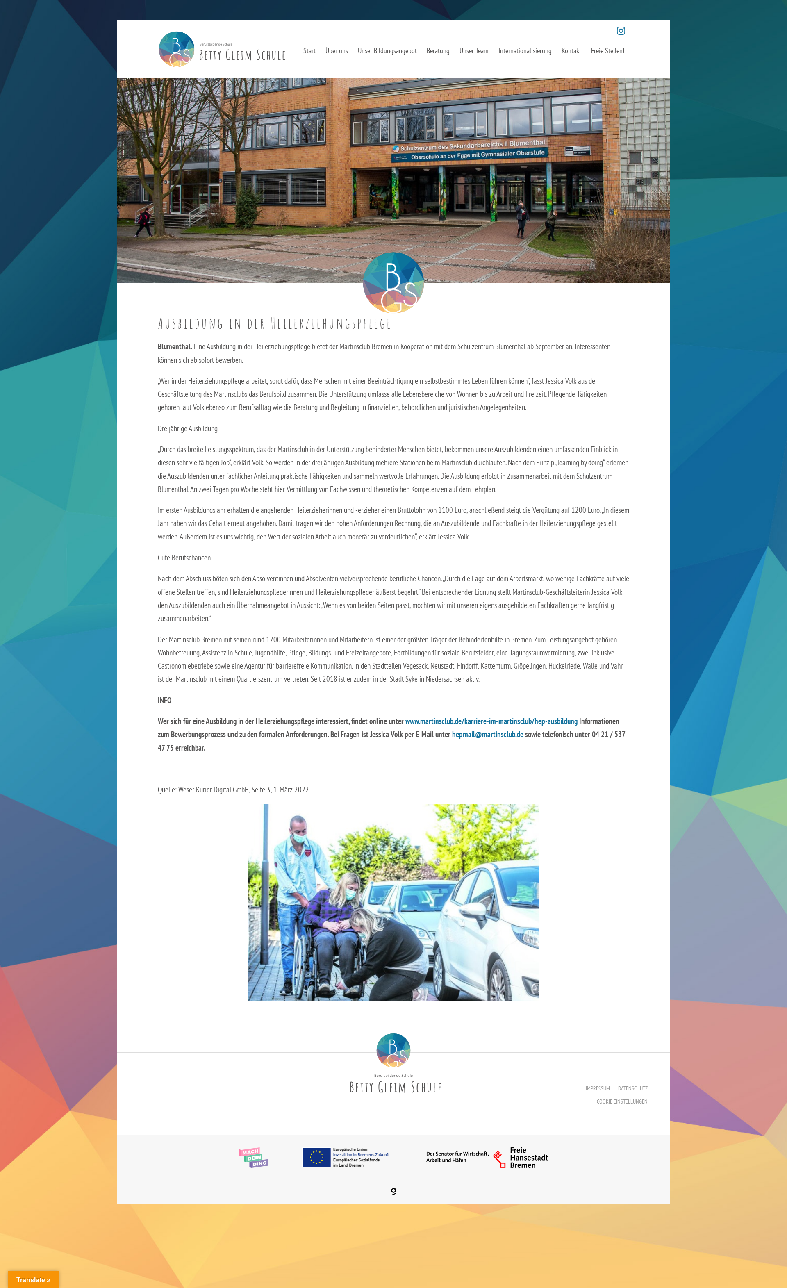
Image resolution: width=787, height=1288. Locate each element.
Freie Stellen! (607, 50)
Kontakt (571, 50)
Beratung (438, 50)
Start (309, 50)
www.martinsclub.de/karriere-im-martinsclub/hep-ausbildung (491, 721)
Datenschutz (633, 1088)
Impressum (598, 1088)
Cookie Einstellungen (622, 1101)
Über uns (336, 50)
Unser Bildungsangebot (387, 50)
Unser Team (474, 50)
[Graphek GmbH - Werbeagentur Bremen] (393, 1191)
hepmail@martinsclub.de (487, 734)
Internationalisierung (525, 50)
